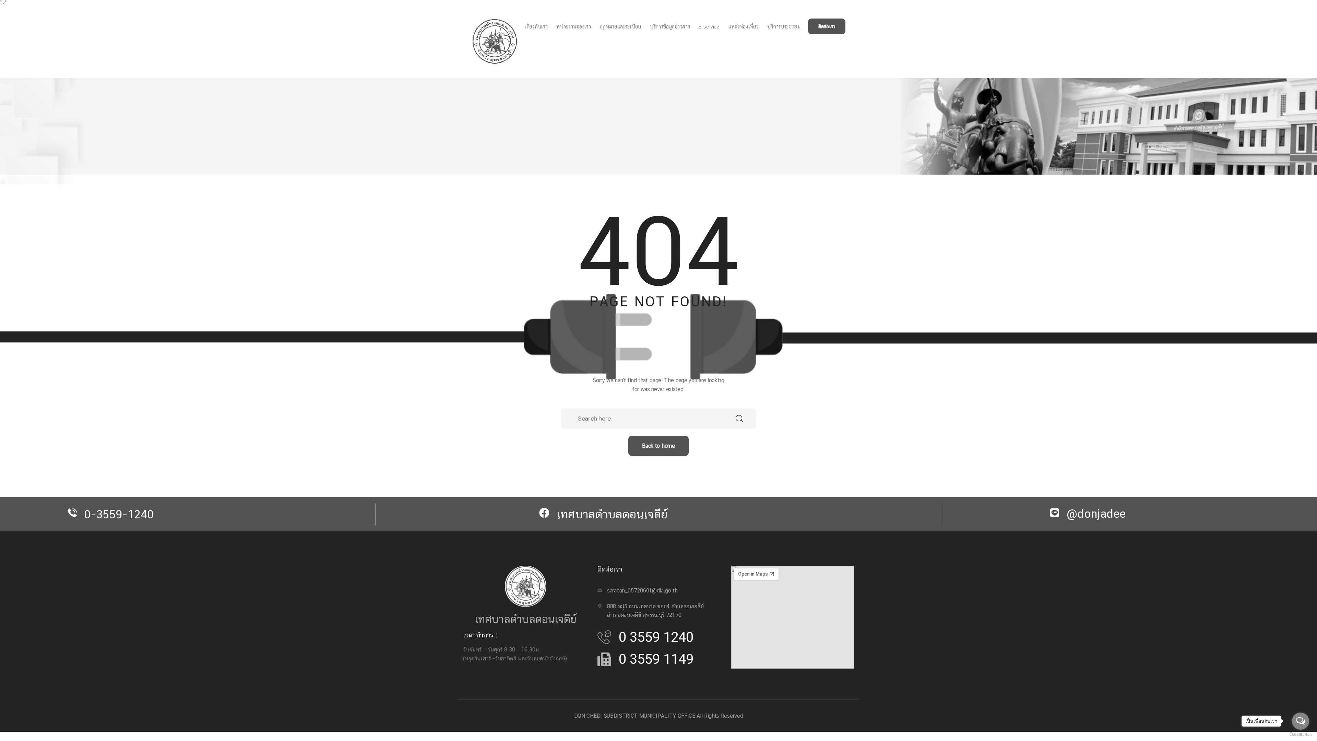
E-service (709, 27)
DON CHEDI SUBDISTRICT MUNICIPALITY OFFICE (634, 716)
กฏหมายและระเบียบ (620, 27)
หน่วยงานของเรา (573, 27)
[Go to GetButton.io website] (1301, 734)
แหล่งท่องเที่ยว (743, 27)
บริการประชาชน (783, 27)
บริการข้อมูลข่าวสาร (670, 27)
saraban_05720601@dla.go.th (642, 590)
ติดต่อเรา (826, 26)
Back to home (658, 446)
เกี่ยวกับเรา (535, 27)
